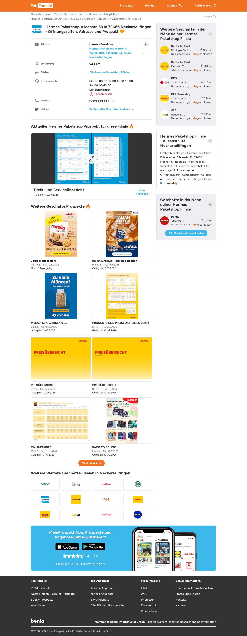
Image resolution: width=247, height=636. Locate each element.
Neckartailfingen (40, 14)
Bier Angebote (100, 599)
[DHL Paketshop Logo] (138, 499)
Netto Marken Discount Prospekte (53, 594)
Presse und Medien (188, 594)
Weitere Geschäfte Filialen (69, 14)
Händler (150, 5)
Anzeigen (207, 16)
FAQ (144, 588)
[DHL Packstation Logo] (45, 514)
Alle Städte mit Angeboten (108, 605)
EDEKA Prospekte (42, 599)
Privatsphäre (149, 611)
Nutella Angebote (102, 594)
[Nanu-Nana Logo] (107, 514)
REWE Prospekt (41, 588)
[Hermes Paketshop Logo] (45, 499)
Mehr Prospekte (91, 462)
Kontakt (181, 599)
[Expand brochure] (91, 158)
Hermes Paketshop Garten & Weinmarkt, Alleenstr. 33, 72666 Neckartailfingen (110, 53)
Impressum (148, 599)
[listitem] (61, 240)
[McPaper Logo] (107, 484)
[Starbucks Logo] (138, 484)
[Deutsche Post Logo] (76, 499)
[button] (91, 166)
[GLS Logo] (76, 514)
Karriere (181, 605)
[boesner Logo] (45, 484)
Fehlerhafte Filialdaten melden (109, 109)
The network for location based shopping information (182, 622)
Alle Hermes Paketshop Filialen (109, 72)
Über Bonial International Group (196, 588)
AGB (144, 594)
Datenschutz (149, 605)
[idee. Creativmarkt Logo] (107, 499)
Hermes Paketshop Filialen (104, 14)
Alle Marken (38, 605)
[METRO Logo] (138, 514)
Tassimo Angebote (102, 588)
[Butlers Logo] (76, 484)
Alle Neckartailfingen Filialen (186, 233)
